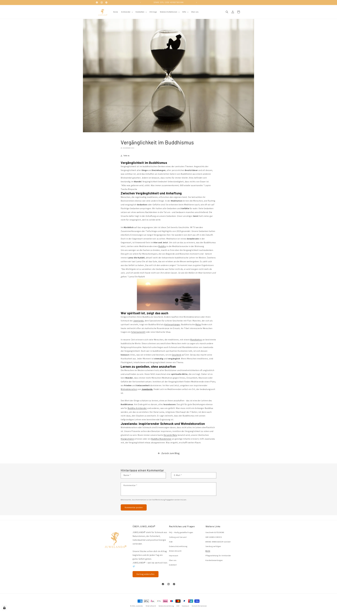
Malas (198, 324)
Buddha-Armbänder (137, 408)
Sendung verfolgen (213, 546)
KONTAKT (173, 565)
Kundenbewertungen (214, 560)
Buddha (162, 246)
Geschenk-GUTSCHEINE (214, 532)
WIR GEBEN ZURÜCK (213, 537)
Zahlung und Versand (177, 537)
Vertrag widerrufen (146, 574)
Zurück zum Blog (170, 453)
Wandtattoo (196, 339)
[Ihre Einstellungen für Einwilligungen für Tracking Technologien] (4, 607)
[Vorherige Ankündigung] (140, 2)
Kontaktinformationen (199, 606)
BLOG (207, 551)
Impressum (173, 555)
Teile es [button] (126, 155)
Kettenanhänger (172, 324)
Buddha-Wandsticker (161, 438)
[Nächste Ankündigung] (196, 2)
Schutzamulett (138, 332)
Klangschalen (127, 438)
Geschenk (176, 354)
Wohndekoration (129, 389)
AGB (171, 542)
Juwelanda (138, 320)
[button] (127, 12)
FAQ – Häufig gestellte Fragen (181, 532)
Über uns (172, 560)
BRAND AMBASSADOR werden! (218, 542)
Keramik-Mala (170, 435)
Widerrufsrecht (175, 551)
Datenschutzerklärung (178, 546)
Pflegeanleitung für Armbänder (218, 555)
